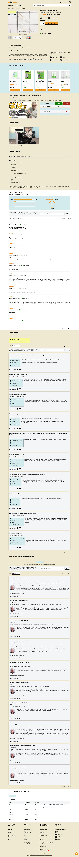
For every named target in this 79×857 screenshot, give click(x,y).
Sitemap (41, 847)
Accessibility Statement (44, 849)
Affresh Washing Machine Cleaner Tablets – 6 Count (40, 80)
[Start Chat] (76, 853)
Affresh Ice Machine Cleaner (65, 80)
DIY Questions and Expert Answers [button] (22, 556)
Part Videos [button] (14, 123)
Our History (42, 832)
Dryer (25, 835)
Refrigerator (26, 839)
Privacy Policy (42, 838)
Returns (9, 832)
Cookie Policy (42, 839)
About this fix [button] (15, 151)
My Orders (56, 2)
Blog (58, 838)
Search (67, 213)
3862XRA (26, 816)
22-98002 (26, 804)
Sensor (17, 8)
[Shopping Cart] (70, 2)
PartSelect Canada (43, 850)
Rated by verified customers (26, 156)
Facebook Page (59, 834)
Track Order (10, 833)
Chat (51, 2)
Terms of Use (42, 845)
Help (9, 839)
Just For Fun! (59, 839)
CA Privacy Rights (43, 840)
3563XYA (26, 809)
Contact (9, 838)
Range (13, 8)
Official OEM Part (53, 18)
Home (9, 8)
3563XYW (26, 812)
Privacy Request (42, 843)
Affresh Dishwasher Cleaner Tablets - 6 (28, 80)
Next (68, 218)
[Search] (70, 5)
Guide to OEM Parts (27, 843)
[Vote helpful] (17, 369)
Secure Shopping (43, 846)
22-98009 (26, 807)
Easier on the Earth (43, 835)
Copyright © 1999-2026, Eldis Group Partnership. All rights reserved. (39, 855)
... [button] (36, 187)
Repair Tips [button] (14, 333)
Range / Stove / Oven (28, 838)
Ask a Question (39, 561)
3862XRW (26, 819)
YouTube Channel (60, 833)
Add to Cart (52, 23)
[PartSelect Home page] (12, 2)
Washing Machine (27, 840)
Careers (41, 836)
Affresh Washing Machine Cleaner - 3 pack (14, 80)
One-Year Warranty (11, 835)
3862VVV (26, 814)
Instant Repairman (27, 832)
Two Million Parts (43, 833)
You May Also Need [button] (16, 66)
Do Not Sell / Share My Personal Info (46, 842)
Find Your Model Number (28, 842)
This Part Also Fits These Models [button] (21, 791)
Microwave (26, 836)
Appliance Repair (27, 831)
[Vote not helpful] (20, 369)
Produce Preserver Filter (52, 80)
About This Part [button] (15, 46)
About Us (41, 831)
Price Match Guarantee (12, 836)
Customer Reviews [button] (16, 192)
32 (23, 199)
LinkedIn (58, 836)
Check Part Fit (12, 796)
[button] (11, 5)
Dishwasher (26, 833)
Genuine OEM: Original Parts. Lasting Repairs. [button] (26, 96)
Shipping (9, 831)
